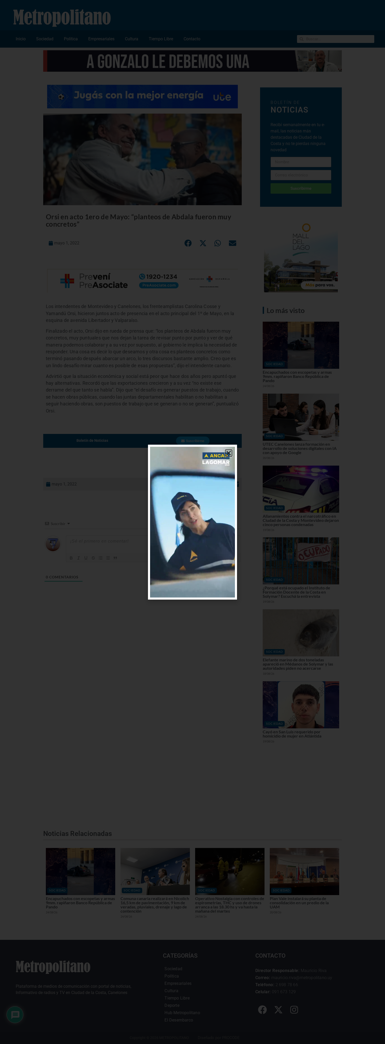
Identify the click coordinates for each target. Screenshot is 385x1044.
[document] (192, 522)
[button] (229, 453)
